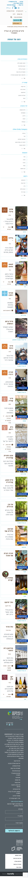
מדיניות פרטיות (17, 858)
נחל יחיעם (9, 602)
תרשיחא (23, 180)
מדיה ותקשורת (13, 1)
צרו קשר (21, 5)
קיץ (24, 156)
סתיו (24, 165)
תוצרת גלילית (22, 69)
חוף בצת (23, 183)
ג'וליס (24, 232)
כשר (24, 98)
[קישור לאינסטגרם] (12, 724)
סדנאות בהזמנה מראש (15, 785)
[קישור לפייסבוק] (7, 724)
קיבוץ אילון (22, 189)
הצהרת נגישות (17, 864)
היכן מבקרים (19, 11)
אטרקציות (17, 782)
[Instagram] (18, 8)
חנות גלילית (16, 23)
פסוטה (24, 421)
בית (26, 26)
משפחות (23, 113)
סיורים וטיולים (16, 789)
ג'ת (24, 186)
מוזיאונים (23, 92)
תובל (24, 571)
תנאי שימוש (18, 855)
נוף (24, 136)
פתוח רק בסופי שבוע (20, 142)
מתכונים (18, 777)
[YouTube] (15, 8)
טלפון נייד (20, 816)
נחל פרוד (9, 627)
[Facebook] (12, 8)
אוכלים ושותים (10, 11)
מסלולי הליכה (16, 796)
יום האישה (22, 168)
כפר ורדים (23, 315)
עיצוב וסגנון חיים (21, 63)
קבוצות (23, 121)
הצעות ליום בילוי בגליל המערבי (14, 792)
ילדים (24, 116)
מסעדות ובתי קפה (20, 72)
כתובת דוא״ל (19, 823)
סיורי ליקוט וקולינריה (14, 798)
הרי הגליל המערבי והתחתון (19, 339)
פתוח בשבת (22, 145)
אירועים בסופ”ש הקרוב (14, 763)
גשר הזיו (23, 192)
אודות (21, 1)
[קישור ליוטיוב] (9, 724)
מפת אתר (18, 867)
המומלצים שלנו (18, 17)
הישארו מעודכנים (18, 3)
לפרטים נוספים (23, 227)
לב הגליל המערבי (21, 366)
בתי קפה (23, 86)
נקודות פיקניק (21, 95)
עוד (24, 78)
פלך (25, 699)
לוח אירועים (16, 20)
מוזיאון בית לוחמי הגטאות (8, 650)
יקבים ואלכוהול (21, 66)
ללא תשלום (22, 110)
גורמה (23, 133)
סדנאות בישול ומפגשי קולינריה (18, 75)
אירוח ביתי (22, 89)
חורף (24, 162)
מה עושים (19, 14)
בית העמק (23, 258)
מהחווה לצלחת (21, 139)
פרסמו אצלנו (17, 861)
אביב (24, 159)
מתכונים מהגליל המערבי (15, 774)
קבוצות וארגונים (11, 5)
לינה (14, 14)
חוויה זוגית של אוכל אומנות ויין (8, 555)
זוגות (24, 118)
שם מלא (20, 809)
